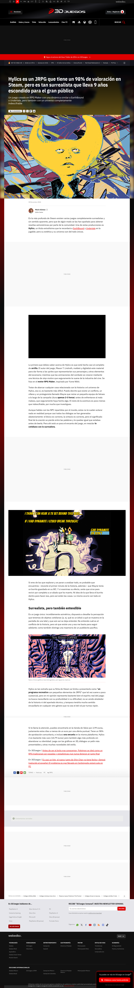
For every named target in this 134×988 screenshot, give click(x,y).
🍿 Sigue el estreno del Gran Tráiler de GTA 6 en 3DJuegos (66, 57)
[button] (41, 209)
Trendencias (98, 946)
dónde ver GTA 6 (30, 63)
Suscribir (121, 908)
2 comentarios (16, 111)
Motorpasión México (84, 971)
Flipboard (31, 111)
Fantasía (105, 63)
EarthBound (78, 228)
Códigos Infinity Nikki (29, 896)
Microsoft (32, 917)
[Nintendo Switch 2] (90, 22)
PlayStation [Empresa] (36, 921)
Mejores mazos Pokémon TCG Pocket (70, 896)
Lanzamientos (53, 22)
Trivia (34, 22)
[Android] (95, 22)
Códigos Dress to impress (92, 896)
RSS (98, 924)
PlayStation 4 (53, 913)
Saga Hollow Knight (15, 917)
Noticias (39, 772)
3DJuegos (67, 11)
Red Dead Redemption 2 (92, 63)
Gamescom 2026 (43, 63)
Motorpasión (81, 946)
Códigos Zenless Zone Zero (47, 896)
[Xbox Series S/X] (84, 22)
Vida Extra (29, 949)
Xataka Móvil (13, 949)
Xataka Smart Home (15, 955)
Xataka (11, 946)
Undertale (90, 228)
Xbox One (32, 913)
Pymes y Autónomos (118, 949)
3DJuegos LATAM (31, 971)
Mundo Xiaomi (13, 958)
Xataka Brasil (13, 974)
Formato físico (54, 921)
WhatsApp (77, 924)
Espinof (45, 949)
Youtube (90, 924)
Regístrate (116, 12)
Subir (119, 936)
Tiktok (107, 924)
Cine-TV (64, 22)
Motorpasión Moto (83, 949)
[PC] (73, 22)
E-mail (34, 111)
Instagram (94, 924)
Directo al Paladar (66, 946)
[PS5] (79, 22)
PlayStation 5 (13, 909)
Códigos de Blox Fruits (110, 896)
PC (44, 772)
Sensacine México (48, 971)
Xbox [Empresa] (54, 917)
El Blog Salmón (116, 946)
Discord (103, 924)
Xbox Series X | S (34, 909)
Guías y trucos (24, 22)
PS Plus (113, 63)
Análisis (13, 22)
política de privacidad (95, 913)
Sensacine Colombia (49, 974)
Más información (69, 986)
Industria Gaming (14, 913)
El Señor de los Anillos (63, 63)
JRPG (51, 772)
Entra (109, 12)
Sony (10, 921)
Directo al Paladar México (66, 971)
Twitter (27, 111)
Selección (42, 22)
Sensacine (46, 946)
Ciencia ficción (77, 63)
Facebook (24, 111)
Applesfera (12, 952)
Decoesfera (98, 949)
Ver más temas (14, 926)
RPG (52, 63)
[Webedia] (14, 935)
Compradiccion (99, 952)
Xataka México (13, 971)
